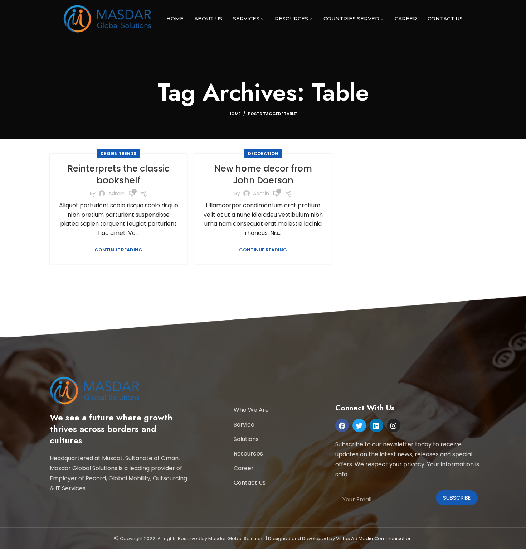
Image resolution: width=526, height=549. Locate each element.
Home (234, 113)
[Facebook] (342, 425)
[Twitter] (359, 425)
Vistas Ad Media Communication (374, 538)
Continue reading (118, 249)
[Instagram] (393, 425)
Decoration (263, 153)
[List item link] (281, 410)
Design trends (118, 153)
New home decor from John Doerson (263, 175)
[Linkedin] (376, 425)
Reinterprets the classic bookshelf (119, 175)
